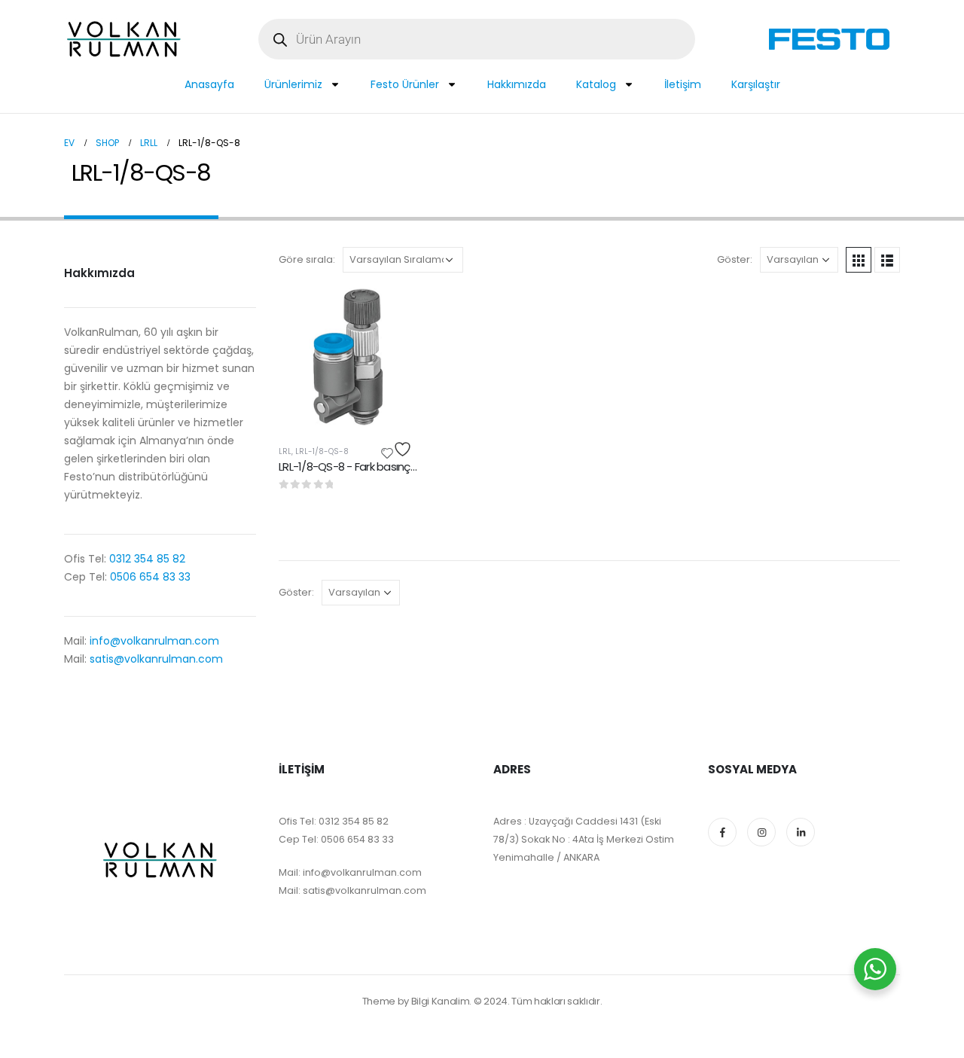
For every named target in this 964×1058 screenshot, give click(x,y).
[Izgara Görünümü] (858, 260)
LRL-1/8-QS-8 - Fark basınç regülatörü (372, 466)
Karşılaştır (755, 84)
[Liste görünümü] (887, 260)
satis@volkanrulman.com (156, 658)
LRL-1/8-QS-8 (322, 451)
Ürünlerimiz (293, 84)
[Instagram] (761, 832)
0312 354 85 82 (145, 558)
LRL (285, 451)
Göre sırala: (307, 259)
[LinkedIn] (800, 832)
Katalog (596, 84)
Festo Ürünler (405, 84)
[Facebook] (722, 832)
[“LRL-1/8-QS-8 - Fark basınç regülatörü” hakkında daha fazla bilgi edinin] (392, 312)
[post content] (348, 357)
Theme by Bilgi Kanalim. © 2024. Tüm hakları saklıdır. (482, 1001)
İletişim (682, 84)
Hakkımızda (516, 84)
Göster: (734, 259)
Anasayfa (209, 84)
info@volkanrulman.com (154, 640)
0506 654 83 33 (150, 576)
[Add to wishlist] (398, 449)
